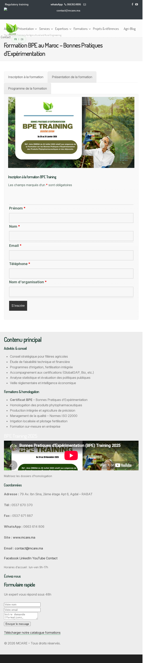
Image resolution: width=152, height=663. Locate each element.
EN (22, 39)
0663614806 (74, 4)
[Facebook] (132, 4)
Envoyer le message (17, 623)
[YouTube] (137, 4)
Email (15, 245)
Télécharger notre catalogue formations (32, 633)
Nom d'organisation (28, 282)
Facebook (11, 558)
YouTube (38, 558)
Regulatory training (16, 4)
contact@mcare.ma (68, 10)
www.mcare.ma (24, 537)
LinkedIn (25, 558)
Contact (51, 558)
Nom (14, 226)
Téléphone (19, 264)
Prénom (17, 208)
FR (15, 39)
